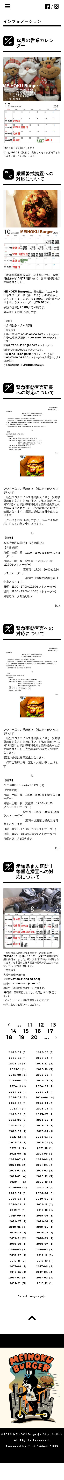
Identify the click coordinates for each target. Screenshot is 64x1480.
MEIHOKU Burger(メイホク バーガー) (37, 1434)
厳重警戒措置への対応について (35, 176)
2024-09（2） (45, 1086)
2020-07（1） (18, 1193)
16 (38, 1031)
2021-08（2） (45, 1153)
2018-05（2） (18, 1249)
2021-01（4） (18, 1176)
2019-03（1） (18, 1232)
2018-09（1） (45, 1238)
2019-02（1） (46, 1232)
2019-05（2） (18, 1226)
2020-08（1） (45, 1187)
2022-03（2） (45, 1136)
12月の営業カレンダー (35, 43)
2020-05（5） (18, 1198)
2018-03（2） (45, 1249)
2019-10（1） (45, 1210)
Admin (44, 1446)
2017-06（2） (45, 1266)
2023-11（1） (18, 1108)
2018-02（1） (18, 1255)
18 (9, 1037)
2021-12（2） (18, 1148)
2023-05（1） (45, 1119)
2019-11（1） (18, 1210)
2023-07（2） (45, 1114)
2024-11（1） (18, 1086)
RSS (55, 1446)
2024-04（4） (45, 1097)
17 (50, 1031)
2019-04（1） (45, 1226)
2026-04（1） (18, 1057)
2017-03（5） (18, 1277)
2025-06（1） (45, 1074)
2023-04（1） (18, 1125)
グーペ (31, 1446)
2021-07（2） (18, 1159)
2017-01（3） (18, 1283)
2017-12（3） (45, 1255)
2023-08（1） (18, 1114)
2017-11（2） (18, 1260)
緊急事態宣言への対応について (35, 630)
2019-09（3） (18, 1215)
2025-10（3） (45, 1069)
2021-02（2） (45, 1170)
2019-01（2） (18, 1238)
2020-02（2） (18, 1204)
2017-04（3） (45, 1271)
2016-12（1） (45, 1283)
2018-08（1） (18, 1243)
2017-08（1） (18, 1266)
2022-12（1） (18, 1136)
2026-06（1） (45, 1052)
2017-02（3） (45, 1277)
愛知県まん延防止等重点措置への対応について (35, 872)
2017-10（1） (45, 1260)
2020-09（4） (18, 1187)
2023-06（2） (18, 1119)
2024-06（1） (45, 1091)
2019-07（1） (18, 1221)
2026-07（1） (18, 1052)
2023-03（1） (45, 1125)
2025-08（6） (18, 1074)
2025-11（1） (18, 1069)
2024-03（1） (18, 1103)
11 (30, 1025)
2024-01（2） (45, 1103)
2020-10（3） (45, 1181)
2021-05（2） (18, 1164)
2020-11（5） (18, 1181)
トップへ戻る (32, 1318)
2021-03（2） (18, 1170)
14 (14, 1031)
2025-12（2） (45, 1063)
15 (26, 1031)
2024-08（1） (18, 1091)
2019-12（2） (45, 1204)
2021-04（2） (45, 1164)
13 (53, 1025)
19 (21, 1037)
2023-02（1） (18, 1131)
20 (34, 1037)
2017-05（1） (18, 1271)
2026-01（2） (18, 1063)
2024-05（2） (18, 1097)
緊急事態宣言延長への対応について (35, 390)
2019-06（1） (45, 1221)
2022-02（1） (18, 1142)
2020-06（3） (45, 1193)
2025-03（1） (45, 1080)
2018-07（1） (45, 1243)
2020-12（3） (45, 1176)
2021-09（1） (18, 1153)
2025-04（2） (18, 1080)
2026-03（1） (45, 1057)
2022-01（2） (45, 1142)
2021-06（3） (45, 1159)
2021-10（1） (45, 1148)
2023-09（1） (45, 1108)
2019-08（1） (45, 1215)
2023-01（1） (45, 1131)
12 (41, 1025)
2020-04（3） (45, 1198)
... (18, 1025)
